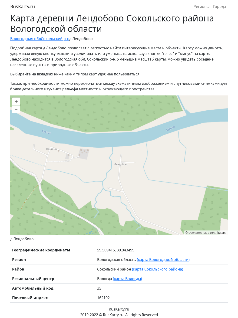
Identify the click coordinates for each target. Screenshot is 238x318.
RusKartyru (22, 6)
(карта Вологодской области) (163, 259)
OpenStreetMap (198, 233)
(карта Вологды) (127, 278)
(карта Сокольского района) (157, 269)
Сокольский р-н (55, 38)
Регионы (201, 6)
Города (219, 6)
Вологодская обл (25, 38)
